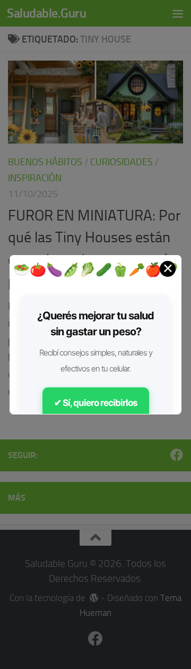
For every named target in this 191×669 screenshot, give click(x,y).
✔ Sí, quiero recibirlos (95, 402)
